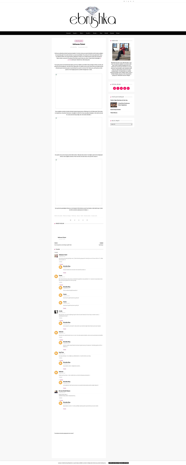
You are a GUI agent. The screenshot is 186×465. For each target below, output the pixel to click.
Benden (95, 33)
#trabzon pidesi (87, 215)
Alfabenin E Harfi (63, 255)
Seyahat (75, 33)
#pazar (78, 215)
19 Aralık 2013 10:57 (62, 256)
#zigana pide (94, 215)
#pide (82, 215)
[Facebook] (118, 88)
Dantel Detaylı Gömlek (115, 109)
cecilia (60, 311)
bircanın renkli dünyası (64, 391)
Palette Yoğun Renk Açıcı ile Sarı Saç (119, 100)
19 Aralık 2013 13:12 (66, 363)
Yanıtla (60, 261)
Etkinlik (106, 33)
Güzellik (88, 33)
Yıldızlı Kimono (113, 112)
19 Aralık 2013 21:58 (62, 392)
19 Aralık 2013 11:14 (62, 312)
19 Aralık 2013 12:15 (66, 288)
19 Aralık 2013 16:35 (62, 373)
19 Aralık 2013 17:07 (66, 383)
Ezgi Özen (61, 352)
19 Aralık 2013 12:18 (66, 343)
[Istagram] (114, 88)
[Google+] (128, 88)
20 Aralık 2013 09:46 (66, 403)
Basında (112, 33)
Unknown (61, 331)
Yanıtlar (61, 264)
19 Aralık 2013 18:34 (66, 303)
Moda (81, 33)
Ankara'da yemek (79, 40)
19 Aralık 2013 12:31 (62, 353)
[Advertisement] (79, 445)
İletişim (118, 33)
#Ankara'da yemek (58, 215)
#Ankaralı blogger (67, 215)
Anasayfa (68, 33)
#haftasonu (73, 215)
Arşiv (101, 33)
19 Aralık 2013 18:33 (66, 295)
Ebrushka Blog (66, 266)
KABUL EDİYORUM (124, 463)
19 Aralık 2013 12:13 (62, 333)
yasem (60, 275)
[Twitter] (121, 88)
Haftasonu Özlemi (62, 237)
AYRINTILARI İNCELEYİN (114, 463)
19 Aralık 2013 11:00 (66, 267)
